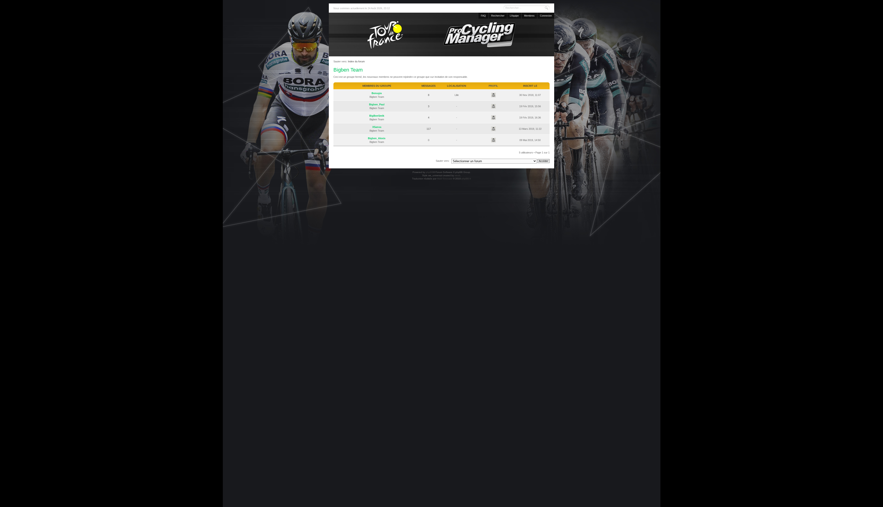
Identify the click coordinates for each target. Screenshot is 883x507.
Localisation (456, 85)
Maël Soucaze (444, 178)
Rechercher (498, 15)
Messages (428, 85)
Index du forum (356, 61)
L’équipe (514, 15)
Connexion (546, 15)
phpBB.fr (466, 178)
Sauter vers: (443, 160)
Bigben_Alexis (376, 138)
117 (429, 128)
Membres (529, 15)
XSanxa (376, 127)
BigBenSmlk (376, 115)
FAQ (483, 15)
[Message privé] (493, 95)
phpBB (429, 172)
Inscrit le (530, 85)
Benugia (377, 93)
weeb (457, 175)
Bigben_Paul (376, 104)
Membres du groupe (376, 85)
